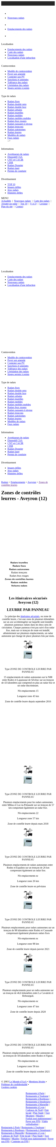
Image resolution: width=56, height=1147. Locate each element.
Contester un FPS (19, 1141)
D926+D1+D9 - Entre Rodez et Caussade (28, 914)
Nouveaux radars (15, 55)
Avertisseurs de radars (18, 154)
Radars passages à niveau (19, 124)
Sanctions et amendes (17, 79)
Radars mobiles (15, 115)
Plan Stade (38, 1113)
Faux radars (13, 138)
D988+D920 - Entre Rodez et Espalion (28, 851)
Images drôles (14, 187)
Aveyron (32, 482)
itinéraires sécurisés (30, 616)
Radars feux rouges (16, 121)
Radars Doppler (15, 165)
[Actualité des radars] (15, 36)
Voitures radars (19, 585)
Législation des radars (18, 85)
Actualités (6, 201)
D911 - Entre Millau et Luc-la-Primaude (28, 788)
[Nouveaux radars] (10, 13)
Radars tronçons (15, 126)
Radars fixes (13, 101)
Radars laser (13, 168)
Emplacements (18, 482)
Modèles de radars (16, 135)
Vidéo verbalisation (37, 1122)
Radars (4, 482)
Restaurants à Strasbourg (38, 1101)
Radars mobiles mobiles (19, 118)
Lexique (44, 203)
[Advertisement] (28, 238)
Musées (40, 1115)
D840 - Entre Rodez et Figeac (28, 1039)
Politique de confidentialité (14, 1084)
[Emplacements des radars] (9, 24)
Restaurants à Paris (35, 1093)
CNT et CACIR (15, 159)
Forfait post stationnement (38, 1118)
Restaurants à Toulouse (37, 1096)
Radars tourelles (15, 112)
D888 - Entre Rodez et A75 (28, 663)
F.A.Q (33, 203)
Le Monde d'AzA (18, 1081)
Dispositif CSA (15, 157)
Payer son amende (16, 74)
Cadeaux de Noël (34, 1110)
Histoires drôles (15, 192)
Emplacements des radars (19, 49)
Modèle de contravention (19, 71)
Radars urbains (14, 110)
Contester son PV (16, 76)
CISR (10, 162)
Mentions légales (37, 1081)
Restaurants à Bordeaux (37, 1099)
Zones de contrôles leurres (19, 579)
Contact (19, 206)
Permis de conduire (16, 171)
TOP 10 (11, 184)
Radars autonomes (16, 129)
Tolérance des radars (17, 82)
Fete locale (25, 1136)
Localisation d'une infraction (21, 57)
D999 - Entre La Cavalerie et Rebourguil (28, 976)
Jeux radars (13, 190)
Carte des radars (15, 52)
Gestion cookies (9, 1087)
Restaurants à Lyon (35, 1107)
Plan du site (7, 206)
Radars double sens (16, 104)
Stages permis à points (18, 88)
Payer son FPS (33, 1121)
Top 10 (23, 203)
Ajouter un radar (9, 203)
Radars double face (16, 107)
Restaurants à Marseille (37, 1104)
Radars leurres (14, 132)
